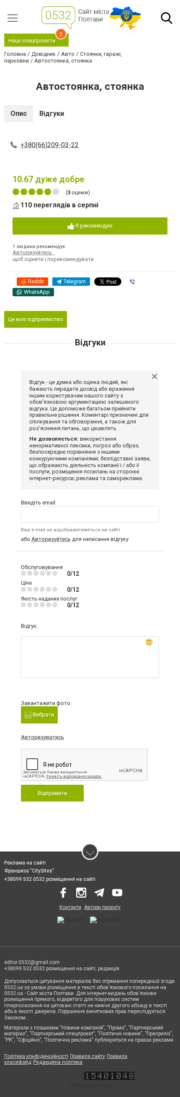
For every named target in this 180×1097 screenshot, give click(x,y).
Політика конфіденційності (36, 1056)
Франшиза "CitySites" (29, 871)
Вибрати (42, 714)
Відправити (52, 793)
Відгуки (51, 114)
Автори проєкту (102, 907)
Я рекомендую (93, 225)
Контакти (70, 907)
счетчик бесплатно (90, 1085)
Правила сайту (87, 1056)
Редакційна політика (57, 1062)
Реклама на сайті (25, 863)
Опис (18, 114)
